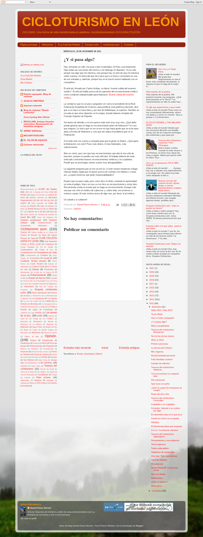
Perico (44, 343)
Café (48, 212)
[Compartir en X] (128, 204)
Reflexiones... (157, 478)
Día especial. (157, 464)
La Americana (49, 296)
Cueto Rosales (36, 264)
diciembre (157, 307)
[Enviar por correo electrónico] (122, 204)
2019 (152, 276)
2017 (152, 284)
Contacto (128, 44)
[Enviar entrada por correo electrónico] (117, 204)
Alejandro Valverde (37, 197)
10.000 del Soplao (47, 189)
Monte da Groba (30, 330)
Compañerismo (27, 252)
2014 (152, 292)
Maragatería (37, 321)
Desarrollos (49, 269)
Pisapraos (34, 349)
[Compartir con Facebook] (131, 204)
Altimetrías (47, 44)
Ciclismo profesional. (31, 220)
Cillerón (24, 232)
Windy (31, 383)
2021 (152, 268)
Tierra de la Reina (27, 372)
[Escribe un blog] (125, 204)
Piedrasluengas (36, 346)
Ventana (23, 383)
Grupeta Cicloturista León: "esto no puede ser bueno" (162, 207)
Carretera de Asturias (46, 214)
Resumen (34, 357)
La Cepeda (52, 298)
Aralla (50, 203)
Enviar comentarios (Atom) (89, 354)
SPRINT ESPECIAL (33, 131)
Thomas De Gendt (47, 369)
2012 (152, 299)
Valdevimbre (25, 380)
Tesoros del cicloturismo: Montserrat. (162, 331)
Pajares (33, 340)
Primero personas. (160, 344)
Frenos (25, 284)
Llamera (51, 316)
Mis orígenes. (157, 352)
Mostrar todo (52, 148)
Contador (44, 255)
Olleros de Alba (32, 336)
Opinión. (78, 209)
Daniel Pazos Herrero (40, 508)
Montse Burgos (47, 330)
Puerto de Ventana (41, 354)
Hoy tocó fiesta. (158, 474)
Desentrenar (25, 272)
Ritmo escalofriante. (160, 326)
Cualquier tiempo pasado (33, 261)
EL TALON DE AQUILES (35, 140)
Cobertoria (49, 244)
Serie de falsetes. (159, 460)
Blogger (139, 526)
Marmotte (50, 324)
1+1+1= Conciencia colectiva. (165, 430)
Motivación (36, 333)
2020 (27, 192)
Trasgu (54, 375)
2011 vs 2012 (157, 340)
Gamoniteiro (29, 287)
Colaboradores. (27, 250)
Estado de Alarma (37, 278)
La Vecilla (41, 307)
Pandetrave (25, 343)
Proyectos (25, 352)
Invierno (53, 293)
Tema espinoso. (158, 444)
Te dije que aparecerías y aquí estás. (163, 107)
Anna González (37, 203)
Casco (39, 217)
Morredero (24, 333)
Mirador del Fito (51, 327)
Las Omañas (36, 313)
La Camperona (38, 298)
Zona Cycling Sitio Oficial (36, 117)
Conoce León (92, 44)
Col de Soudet (46, 247)
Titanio (51, 372)
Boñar (51, 209)
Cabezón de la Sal (34, 212)
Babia (42, 206)
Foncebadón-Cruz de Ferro (46, 281)
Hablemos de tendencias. (163, 452)
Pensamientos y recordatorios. (165, 440)
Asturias (33, 206)
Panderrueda (47, 340)
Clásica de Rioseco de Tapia (33, 235)
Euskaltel (53, 278)
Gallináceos (52, 284)
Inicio (105, 347)
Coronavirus (35, 258)
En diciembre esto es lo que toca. (166, 414)
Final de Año (28, 281)
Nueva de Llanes (50, 333)
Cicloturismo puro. (34, 229)
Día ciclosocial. (158, 380)
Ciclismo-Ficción (44, 223)
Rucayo (54, 357)
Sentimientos (32, 363)
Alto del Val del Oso (45, 200)
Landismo (24, 313)
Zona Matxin (26, 79)
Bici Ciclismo (26, 83)
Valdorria (37, 380)
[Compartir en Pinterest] (133, 204)
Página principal (28, 44)
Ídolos (34, 293)
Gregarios (24, 290)
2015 (152, 288)
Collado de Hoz (46, 250)
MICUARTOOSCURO (34, 136)
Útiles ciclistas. (43, 377)
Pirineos (23, 349)
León (39, 315)
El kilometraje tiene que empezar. (166, 426)
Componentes (31, 255)
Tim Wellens (41, 372)
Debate (35, 269)
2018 (152, 280)
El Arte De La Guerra (42, 272)
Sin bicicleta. (46, 363)
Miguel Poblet (37, 327)
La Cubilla (46, 301)
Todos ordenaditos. (160, 448)
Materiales (25, 327)
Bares (23, 209)
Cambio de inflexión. (160, 363)
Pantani (35, 343)
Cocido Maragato (27, 247)
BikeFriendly (41, 209)
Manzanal (24, 321)
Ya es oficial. (157, 314)
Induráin (43, 293)
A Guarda (36, 192)
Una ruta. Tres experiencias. (164, 456)
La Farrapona (47, 304)
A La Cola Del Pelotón (69, 44)
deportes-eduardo (33, 105)
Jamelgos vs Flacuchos (32, 296)
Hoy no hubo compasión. (163, 318)
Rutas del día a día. (160, 394)
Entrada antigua (129, 347)
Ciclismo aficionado (34, 145)
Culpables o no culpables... (164, 404)
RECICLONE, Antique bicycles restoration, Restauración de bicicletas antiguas (39, 124)
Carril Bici (25, 217)
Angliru (23, 203)
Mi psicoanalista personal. (163, 355)
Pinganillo (50, 346)
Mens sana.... (157, 486)
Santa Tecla (42, 360)
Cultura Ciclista (38, 267)
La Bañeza (24, 298)
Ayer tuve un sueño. (160, 384)
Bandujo (51, 206)
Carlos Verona (28, 214)
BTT (22, 212)
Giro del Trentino (46, 286)
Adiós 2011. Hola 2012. (162, 310)
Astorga (23, 206)
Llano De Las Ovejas (29, 319)
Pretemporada (48, 349)
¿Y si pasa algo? (159, 322)
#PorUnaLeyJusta (27, 189)
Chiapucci (49, 217)
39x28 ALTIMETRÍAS (34, 101)
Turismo (27, 377)
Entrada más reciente (77, 347)
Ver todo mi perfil (28, 518)
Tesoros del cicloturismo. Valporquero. (162, 435)
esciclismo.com (111, 44)
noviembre (157, 491)
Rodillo (44, 357)
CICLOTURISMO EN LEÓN (100, 22)
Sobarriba (24, 366)
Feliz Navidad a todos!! (162, 359)
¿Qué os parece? (159, 482)
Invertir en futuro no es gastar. (165, 418)
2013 (152, 295)
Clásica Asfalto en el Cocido (42, 232)
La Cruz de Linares (31, 301)
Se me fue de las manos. (163, 336)
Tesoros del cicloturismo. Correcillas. (162, 399)
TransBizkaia (43, 375)
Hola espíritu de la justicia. (158, 92)
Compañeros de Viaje (46, 252)
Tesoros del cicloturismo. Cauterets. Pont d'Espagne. (170, 142)
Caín (55, 212)
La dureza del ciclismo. (162, 348)
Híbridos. (155, 422)
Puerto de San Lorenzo (40, 352)
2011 (151, 303)
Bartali (30, 209)
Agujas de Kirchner (37, 195)
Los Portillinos (48, 319)
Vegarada (50, 380)
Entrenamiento (38, 275)
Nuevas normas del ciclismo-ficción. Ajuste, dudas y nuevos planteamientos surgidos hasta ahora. (169, 186)
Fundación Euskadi (38, 284)
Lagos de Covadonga (43, 310)
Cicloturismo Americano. (34, 226)
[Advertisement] (101, 323)
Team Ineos (35, 366)
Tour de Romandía (27, 375)
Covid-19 (48, 258)
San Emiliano (29, 360)
